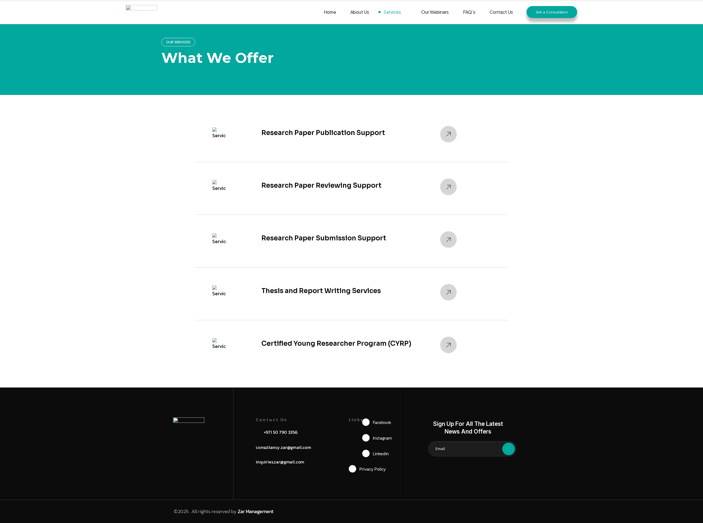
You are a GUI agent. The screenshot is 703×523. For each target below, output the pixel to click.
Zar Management (256, 511)
